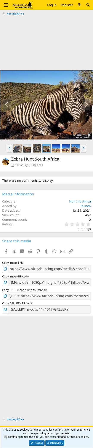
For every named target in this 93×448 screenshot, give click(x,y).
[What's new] (79, 5)
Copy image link (12, 263)
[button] (6, 5)
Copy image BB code (15, 276)
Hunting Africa (80, 201)
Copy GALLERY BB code (17, 303)
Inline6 (19, 165)
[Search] (88, 5)
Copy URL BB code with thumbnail (24, 290)
